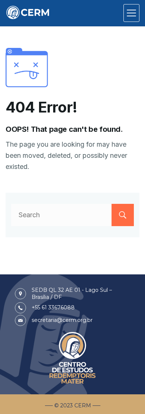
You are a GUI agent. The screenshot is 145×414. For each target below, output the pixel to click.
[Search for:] (72, 215)
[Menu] (131, 13)
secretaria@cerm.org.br (62, 320)
